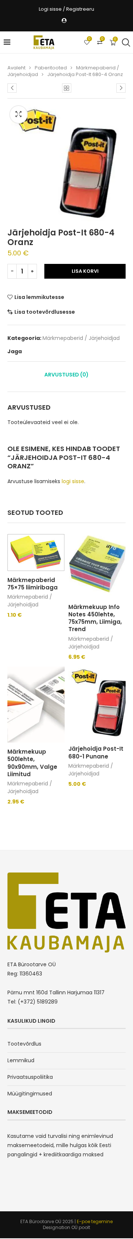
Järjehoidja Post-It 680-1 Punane (95, 752)
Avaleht (16, 67)
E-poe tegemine (95, 1221)
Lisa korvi (85, 271)
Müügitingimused (29, 1093)
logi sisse (73, 481)
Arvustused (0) (66, 374)
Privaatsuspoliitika (30, 1077)
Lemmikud (20, 1060)
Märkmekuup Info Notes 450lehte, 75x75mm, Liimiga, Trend (95, 618)
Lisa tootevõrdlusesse (44, 312)
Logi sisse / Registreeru (66, 9)
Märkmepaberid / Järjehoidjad (81, 338)
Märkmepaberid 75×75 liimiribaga (32, 583)
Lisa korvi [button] (83, 663)
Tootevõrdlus (24, 1043)
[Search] (125, 42)
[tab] (66, 375)
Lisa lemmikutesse (39, 297)
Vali (16, 621)
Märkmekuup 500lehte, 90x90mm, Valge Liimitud (32, 763)
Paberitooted (51, 67)
